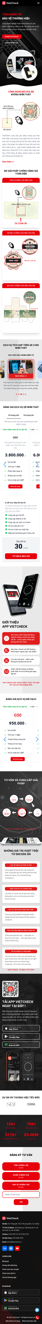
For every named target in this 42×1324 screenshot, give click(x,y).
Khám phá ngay (11, 36)
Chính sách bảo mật (29, 1321)
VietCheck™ (16, 1317)
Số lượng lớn (29, 415)
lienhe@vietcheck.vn (14, 1242)
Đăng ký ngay (15, 486)
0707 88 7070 (24, 1234)
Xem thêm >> (8, 161)
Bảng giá (5, 1261)
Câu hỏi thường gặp (9, 1277)
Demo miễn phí (11, 43)
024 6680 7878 (18, 1238)
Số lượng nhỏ (13, 415)
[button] (16, 394)
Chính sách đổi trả (8, 1273)
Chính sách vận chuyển (10, 1269)
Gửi (21, 1202)
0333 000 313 (13, 1234)
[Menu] (38, 3)
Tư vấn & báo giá (21, 556)
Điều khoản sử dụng (13, 1321)
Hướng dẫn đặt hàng (9, 1265)
